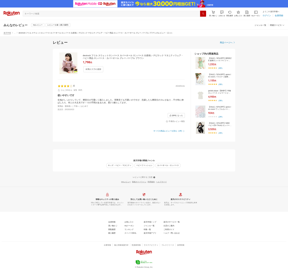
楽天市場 (7, 33)
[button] (222, 14)
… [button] (15, 33)
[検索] (203, 14)
